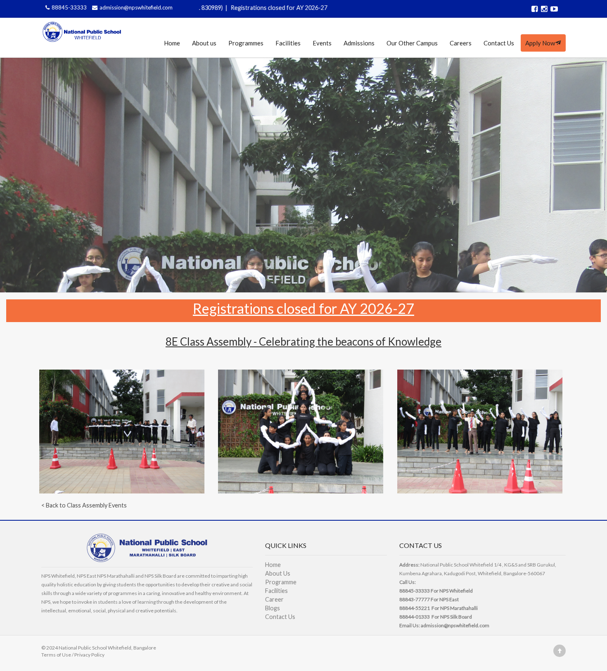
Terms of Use (56, 655)
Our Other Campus (412, 43)
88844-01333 (414, 617)
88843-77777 (414, 599)
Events (322, 43)
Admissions (359, 43)
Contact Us (499, 43)
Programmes (245, 43)
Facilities (288, 43)
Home (172, 43)
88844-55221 (414, 608)
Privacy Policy (89, 655)
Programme (280, 582)
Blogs (272, 608)
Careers (461, 43)
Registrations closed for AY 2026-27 (240, 7)
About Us (277, 573)
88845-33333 (70, 7)
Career (274, 599)
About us (204, 43)
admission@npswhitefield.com (136, 7)
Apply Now (540, 43)
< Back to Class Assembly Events (84, 505)
